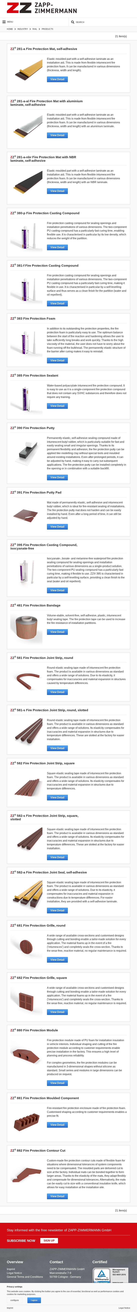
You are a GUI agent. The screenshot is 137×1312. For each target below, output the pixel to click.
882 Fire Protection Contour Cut (37, 1150)
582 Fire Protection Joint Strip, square (42, 763)
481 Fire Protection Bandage (35, 605)
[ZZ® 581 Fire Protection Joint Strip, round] (27, 682)
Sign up (49, 1240)
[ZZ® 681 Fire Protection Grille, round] (27, 950)
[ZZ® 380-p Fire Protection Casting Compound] (27, 237)
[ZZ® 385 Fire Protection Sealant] (27, 400)
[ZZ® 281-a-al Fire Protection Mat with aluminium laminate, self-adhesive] (27, 129)
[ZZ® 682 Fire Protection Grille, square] (27, 1002)
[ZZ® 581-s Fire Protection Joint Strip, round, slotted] (27, 734)
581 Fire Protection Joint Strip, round (41, 658)
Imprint (11, 1269)
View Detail (57, 79)
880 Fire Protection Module (34, 1030)
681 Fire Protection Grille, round (37, 925)
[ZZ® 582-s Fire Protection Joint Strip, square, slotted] (27, 843)
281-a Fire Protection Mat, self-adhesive (43, 49)
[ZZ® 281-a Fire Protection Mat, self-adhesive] (27, 73)
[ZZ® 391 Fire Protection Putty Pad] (27, 517)
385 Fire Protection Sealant (34, 375)
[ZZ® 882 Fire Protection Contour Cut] (27, 1175)
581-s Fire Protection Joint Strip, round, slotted (49, 710)
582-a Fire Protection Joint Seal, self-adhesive (48, 872)
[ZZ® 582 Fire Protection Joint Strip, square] (27, 788)
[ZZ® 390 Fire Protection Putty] (27, 452)
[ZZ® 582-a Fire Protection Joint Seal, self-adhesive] (27, 897)
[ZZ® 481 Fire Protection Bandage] (27, 630)
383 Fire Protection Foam (32, 318)
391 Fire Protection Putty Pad (35, 492)
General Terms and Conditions (25, 1276)
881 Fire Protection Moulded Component (44, 1098)
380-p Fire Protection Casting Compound (45, 213)
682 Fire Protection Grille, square (38, 978)
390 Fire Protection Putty (32, 428)
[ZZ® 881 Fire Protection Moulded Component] (27, 1122)
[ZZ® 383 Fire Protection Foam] (27, 343)
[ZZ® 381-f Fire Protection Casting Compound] (27, 290)
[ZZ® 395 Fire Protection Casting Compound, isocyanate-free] (27, 573)
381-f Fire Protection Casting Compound (44, 265)
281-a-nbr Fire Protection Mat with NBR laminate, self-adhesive (43, 158)
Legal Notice (14, 1273)
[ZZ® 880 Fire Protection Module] (27, 1055)
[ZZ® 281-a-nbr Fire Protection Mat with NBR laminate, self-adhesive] (27, 185)
